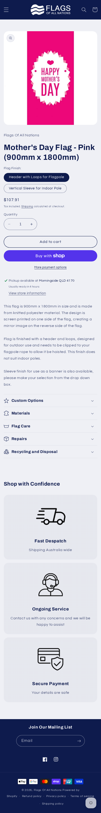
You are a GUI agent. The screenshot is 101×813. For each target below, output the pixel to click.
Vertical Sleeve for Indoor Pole (35, 188)
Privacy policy (56, 796)
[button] (6, 9)
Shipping (27, 206)
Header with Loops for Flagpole (36, 177)
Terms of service (82, 796)
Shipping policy (52, 803)
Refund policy (32, 796)
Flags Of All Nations (48, 790)
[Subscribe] (79, 741)
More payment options (50, 267)
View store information (27, 293)
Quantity (10, 214)
